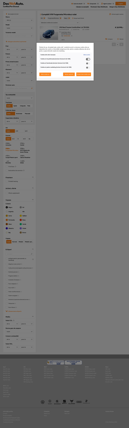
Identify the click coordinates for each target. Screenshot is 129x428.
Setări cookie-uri (45, 74)
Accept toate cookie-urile (83, 74)
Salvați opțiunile (69, 74)
